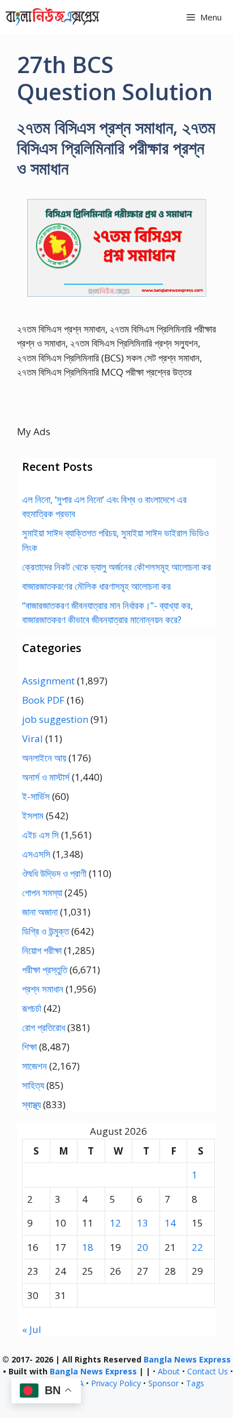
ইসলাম (33, 815)
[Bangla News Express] (53, 17)
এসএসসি (36, 854)
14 (170, 1222)
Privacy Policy (116, 1383)
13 (142, 1222)
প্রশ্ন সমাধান (42, 988)
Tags (195, 1383)
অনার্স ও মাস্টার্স (46, 776)
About (169, 1371)
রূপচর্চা (31, 1008)
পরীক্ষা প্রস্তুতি (44, 969)
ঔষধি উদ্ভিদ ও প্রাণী (54, 873)
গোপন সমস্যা (42, 892)
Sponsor (163, 1383)
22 (197, 1247)
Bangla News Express (187, 1359)
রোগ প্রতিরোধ (43, 1027)
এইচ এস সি (40, 834)
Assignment (48, 680)
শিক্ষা (29, 1046)
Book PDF (43, 699)
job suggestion (55, 719)
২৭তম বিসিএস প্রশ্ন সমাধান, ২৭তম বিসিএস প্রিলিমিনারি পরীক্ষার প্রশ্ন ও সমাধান (116, 148)
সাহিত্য (33, 1085)
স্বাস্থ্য (31, 1104)
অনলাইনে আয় (44, 757)
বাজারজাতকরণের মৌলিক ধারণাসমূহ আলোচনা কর (96, 586)
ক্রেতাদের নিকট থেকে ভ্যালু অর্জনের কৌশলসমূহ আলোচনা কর (116, 566)
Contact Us (207, 1371)
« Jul (31, 1329)
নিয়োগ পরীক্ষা (42, 950)
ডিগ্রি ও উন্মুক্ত (45, 931)
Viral (32, 738)
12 (115, 1222)
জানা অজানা (40, 911)
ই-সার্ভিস (36, 796)
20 (142, 1247)
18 (87, 1247)
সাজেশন (34, 1065)
